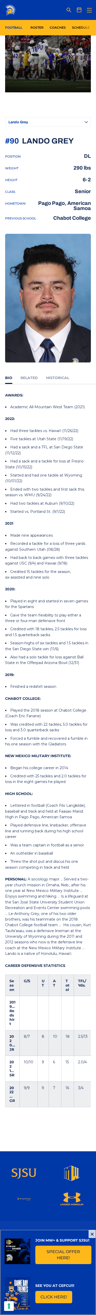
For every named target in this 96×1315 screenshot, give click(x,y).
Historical (57, 377)
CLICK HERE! (56, 1298)
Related (29, 377)
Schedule (81, 27)
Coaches (58, 27)
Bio (8, 377)
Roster (37, 27)
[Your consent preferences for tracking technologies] (9, 1306)
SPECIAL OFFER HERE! (69, 1254)
